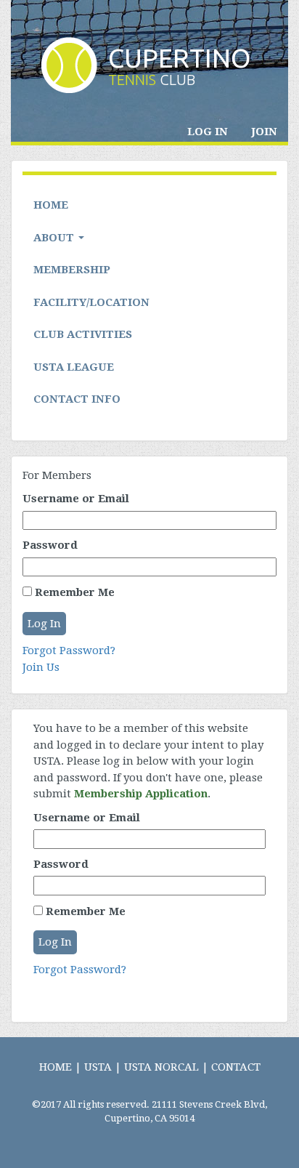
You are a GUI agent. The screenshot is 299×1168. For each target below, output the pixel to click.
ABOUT (55, 237)
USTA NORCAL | (166, 1067)
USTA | (102, 1067)
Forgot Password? (68, 650)
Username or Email (75, 498)
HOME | (60, 1067)
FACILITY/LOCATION (91, 302)
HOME (50, 205)
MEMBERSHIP (71, 269)
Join (264, 131)
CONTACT (236, 1067)
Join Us (41, 667)
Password (50, 545)
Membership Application (141, 793)
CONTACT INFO (76, 399)
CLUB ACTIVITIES (82, 334)
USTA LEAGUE (73, 367)
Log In (207, 131)
